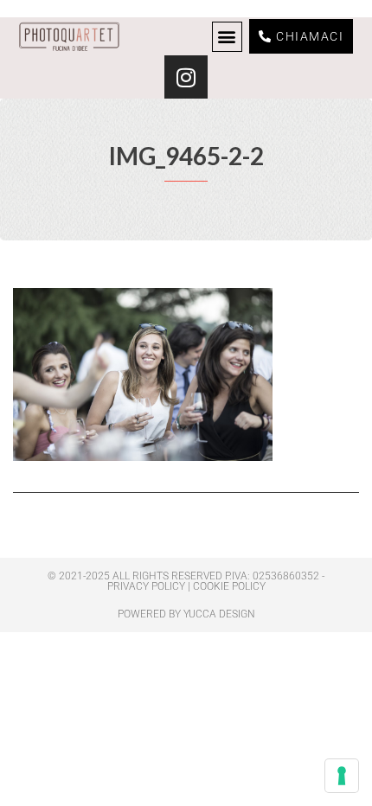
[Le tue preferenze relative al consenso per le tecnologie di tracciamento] (341, 775)
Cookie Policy (229, 586)
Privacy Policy (146, 586)
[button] (227, 37)
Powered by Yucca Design (186, 614)
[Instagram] (186, 77)
